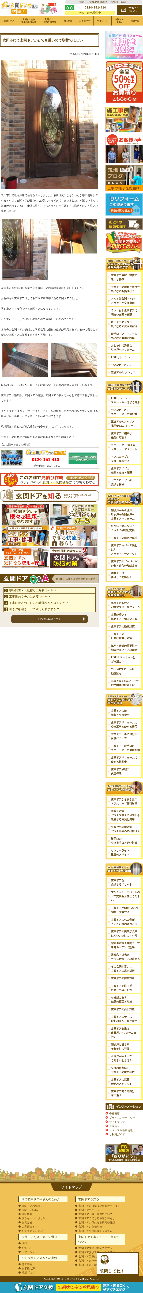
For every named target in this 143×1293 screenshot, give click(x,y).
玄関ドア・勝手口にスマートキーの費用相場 (125, 747)
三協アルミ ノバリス (123, 372)
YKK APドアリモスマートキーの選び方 (124, 411)
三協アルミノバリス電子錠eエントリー (123, 423)
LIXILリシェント (120, 357)
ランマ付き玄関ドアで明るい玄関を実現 (124, 312)
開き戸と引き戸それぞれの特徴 (120, 1046)
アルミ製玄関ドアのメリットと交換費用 (123, 300)
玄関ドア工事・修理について (95, 1214)
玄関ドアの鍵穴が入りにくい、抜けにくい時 (124, 933)
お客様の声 (84, 20)
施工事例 (68, 20)
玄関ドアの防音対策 (123, 978)
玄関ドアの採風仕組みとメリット (121, 1081)
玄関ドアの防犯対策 (90, 1226)
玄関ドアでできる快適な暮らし (96, 1218)
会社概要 (114, 1113)
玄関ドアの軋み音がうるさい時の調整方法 (124, 921)
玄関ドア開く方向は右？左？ (123, 1093)
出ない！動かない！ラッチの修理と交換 (123, 528)
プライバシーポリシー (122, 1117)
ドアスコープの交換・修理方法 (120, 458)
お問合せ (114, 1126)
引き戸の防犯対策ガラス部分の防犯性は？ (125, 829)
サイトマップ (117, 1121)
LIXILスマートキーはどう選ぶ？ (123, 659)
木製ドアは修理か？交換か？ (121, 575)
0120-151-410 (45, 459)
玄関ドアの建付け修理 (124, 537)
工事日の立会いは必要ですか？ (30, 596)
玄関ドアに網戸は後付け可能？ (121, 435)
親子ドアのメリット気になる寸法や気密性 (124, 324)
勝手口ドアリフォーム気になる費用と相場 (124, 335)
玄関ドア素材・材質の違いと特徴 (124, 277)
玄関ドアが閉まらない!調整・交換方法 (124, 909)
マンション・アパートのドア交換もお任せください (125, 896)
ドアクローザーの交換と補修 (121, 482)
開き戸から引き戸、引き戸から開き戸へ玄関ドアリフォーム (123, 514)
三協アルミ (28, 1251)
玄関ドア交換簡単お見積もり (28, 20)
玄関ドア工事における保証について (124, 736)
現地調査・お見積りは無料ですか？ (33, 590)
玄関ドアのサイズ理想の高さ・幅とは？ (124, 1018)
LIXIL (25, 1243)
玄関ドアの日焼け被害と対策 (121, 635)
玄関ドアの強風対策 (123, 626)
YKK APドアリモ (121, 364)
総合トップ (9, 20)
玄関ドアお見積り (32, 1205)
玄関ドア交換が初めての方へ (95, 1248)
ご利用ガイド (117, 1134)
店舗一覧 (135, 20)
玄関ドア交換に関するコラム (95, 1230)
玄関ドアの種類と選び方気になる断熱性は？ (125, 289)
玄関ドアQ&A (119, 20)
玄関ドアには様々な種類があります (99, 1205)
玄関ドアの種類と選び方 (50, 20)
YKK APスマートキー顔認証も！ (124, 671)
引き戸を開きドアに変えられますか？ (34, 609)
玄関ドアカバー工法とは (92, 1260)
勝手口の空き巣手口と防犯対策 (124, 840)
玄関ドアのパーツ (88, 1209)
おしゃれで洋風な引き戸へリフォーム (123, 347)
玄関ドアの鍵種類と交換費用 (120, 712)
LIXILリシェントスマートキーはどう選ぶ (125, 400)
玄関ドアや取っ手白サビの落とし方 (121, 987)
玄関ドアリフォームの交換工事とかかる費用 (124, 724)
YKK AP (26, 1247)
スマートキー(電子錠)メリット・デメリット (124, 447)
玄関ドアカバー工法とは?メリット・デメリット (124, 549)
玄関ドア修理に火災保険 (120, 771)
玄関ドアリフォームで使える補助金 (124, 759)
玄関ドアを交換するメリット (121, 882)
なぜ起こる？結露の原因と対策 (121, 999)
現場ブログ (102, 20)
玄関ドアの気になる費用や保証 (96, 1222)
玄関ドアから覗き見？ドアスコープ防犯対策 (124, 801)
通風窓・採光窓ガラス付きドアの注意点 (125, 956)
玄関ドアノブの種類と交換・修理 (121, 470)
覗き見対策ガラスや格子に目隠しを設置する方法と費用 (125, 815)
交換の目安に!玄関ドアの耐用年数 (123, 1069)
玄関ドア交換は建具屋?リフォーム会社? (123, 1032)
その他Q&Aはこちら (49, 618)
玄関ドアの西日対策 (123, 1009)
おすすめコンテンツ (33, 1230)
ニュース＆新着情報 (121, 1130)
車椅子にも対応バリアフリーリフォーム (125, 605)
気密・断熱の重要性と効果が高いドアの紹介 (124, 647)
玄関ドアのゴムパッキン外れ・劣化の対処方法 (125, 563)
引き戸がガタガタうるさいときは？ (121, 1058)
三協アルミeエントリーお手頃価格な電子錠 (125, 682)
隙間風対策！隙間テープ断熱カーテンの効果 (125, 945)
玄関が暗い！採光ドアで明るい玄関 (124, 616)
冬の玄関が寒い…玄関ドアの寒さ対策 (123, 968)
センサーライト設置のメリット (120, 852)
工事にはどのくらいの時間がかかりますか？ (38, 603)
